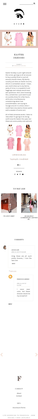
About (19, 393)
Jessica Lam (15, 250)
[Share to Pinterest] (20, 174)
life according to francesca (16, 415)
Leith (14, 155)
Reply (13, 263)
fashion (19, 171)
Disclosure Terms (19, 408)
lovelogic (25, 417)
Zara (19, 155)
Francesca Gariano (20, 65)
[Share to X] (17, 174)
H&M (26, 159)
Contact (19, 396)
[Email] (22, 174)
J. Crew (20, 159)
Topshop (13, 159)
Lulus (24, 155)
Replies (13, 271)
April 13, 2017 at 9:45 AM (19, 252)
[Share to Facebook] (15, 174)
